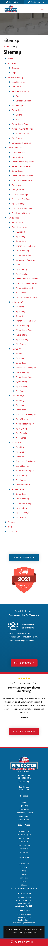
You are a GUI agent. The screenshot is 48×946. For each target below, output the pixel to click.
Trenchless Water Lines (22, 208)
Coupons (11, 522)
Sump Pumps (17, 105)
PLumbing (20, 232)
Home (6, 46)
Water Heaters (18, 110)
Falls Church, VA (19, 395)
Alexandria (13, 2)
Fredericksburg (37, 2)
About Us (12, 63)
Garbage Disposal (23, 100)
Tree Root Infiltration (21, 213)
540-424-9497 (24, 782)
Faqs (14, 72)
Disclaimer (17, 932)
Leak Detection (18, 82)
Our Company (24, 864)
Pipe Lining (16, 185)
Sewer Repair (17, 171)
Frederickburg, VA (19, 227)
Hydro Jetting (17, 157)
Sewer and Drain (15, 147)
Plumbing (20, 306)
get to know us (22, 663)
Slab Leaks (16, 86)
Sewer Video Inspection (22, 166)
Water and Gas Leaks (25, 288)
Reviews (15, 68)
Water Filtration (22, 133)
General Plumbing (15, 77)
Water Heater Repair (21, 124)
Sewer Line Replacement (22, 175)
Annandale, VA (18, 489)
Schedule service (23, 942)
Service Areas (13, 218)
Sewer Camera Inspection (23, 161)
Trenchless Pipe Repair (22, 199)
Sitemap (24, 885)
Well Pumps (17, 138)
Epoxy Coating (18, 189)
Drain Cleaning (18, 152)
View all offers (22, 557)
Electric (19, 115)
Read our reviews (22, 731)
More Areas (24, 852)
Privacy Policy (32, 932)
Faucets (19, 96)
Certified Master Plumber (27, 297)
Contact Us (12, 531)
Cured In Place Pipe (20, 194)
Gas (17, 119)
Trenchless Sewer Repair (22, 180)
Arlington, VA (17, 302)
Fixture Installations (20, 91)
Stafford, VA (17, 442)
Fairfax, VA (16, 349)
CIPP (18, 264)
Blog (10, 526)
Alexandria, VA (18, 222)
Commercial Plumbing (21, 143)
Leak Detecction (23, 484)
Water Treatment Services (23, 129)
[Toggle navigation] (42, 8)
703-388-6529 (24, 775)
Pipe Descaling (18, 203)
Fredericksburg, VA (24, 835)
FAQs (24, 881)
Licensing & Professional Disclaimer (24, 888)
